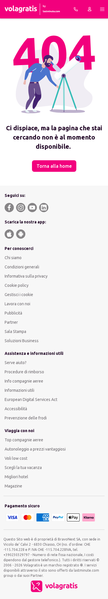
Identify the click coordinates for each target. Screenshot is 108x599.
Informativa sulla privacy (26, 276)
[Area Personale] (89, 9)
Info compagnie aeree (24, 381)
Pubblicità (13, 313)
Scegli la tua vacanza (23, 467)
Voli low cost (16, 458)
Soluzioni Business (22, 340)
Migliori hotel (16, 476)
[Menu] (102, 9)
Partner (11, 322)
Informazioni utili (19, 390)
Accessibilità (16, 408)
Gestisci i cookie (19, 294)
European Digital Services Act (31, 399)
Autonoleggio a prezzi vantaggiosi (35, 449)
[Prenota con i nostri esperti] (76, 9)
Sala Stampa (15, 331)
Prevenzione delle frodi (26, 418)
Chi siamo (13, 257)
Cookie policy (17, 285)
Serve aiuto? (15, 362)
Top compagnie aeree (24, 440)
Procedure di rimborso (24, 372)
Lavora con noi (17, 304)
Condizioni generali (22, 267)
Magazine (13, 486)
